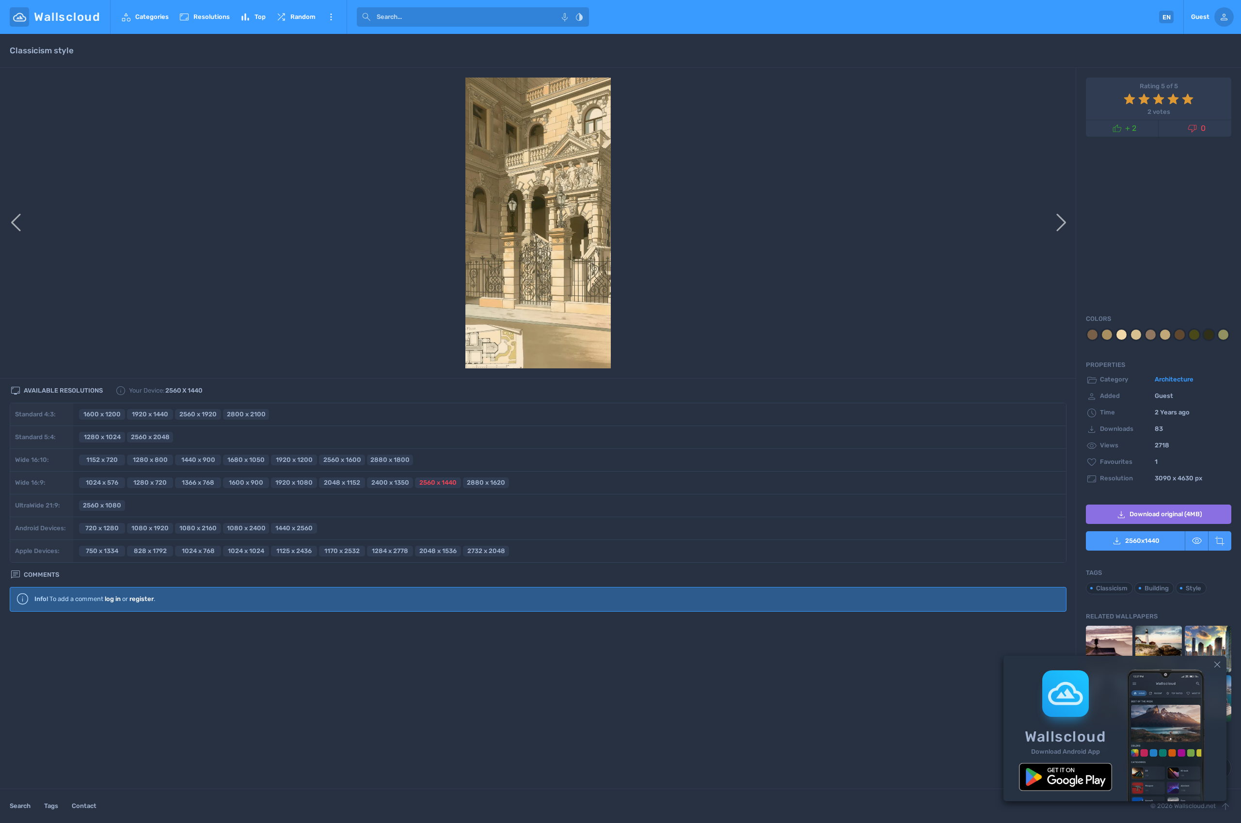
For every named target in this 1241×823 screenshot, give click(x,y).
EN (1166, 17)
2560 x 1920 (198, 414)
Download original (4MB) (1158, 515)
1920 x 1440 (150, 414)
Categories (144, 17)
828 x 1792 (150, 550)
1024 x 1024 (246, 550)
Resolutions (204, 17)
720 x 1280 (102, 528)
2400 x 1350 (390, 482)
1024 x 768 (198, 550)
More (331, 17)
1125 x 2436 (294, 550)
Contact (84, 805)
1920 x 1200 (294, 459)
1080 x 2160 (198, 528)
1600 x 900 (246, 482)
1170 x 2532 (342, 550)
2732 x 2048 (486, 550)
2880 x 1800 (390, 459)
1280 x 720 (150, 482)
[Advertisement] (538, 698)
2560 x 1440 (438, 482)
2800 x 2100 (246, 414)
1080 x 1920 (150, 528)
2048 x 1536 (438, 550)
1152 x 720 (102, 459)
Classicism (1112, 588)
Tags (51, 805)
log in (113, 598)
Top (252, 17)
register (141, 598)
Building (1157, 588)
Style (1193, 588)
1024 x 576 (102, 482)
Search (20, 805)
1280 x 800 (150, 459)
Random (295, 17)
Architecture (1174, 379)
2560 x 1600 (342, 459)
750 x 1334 (102, 550)
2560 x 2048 (150, 437)
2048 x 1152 (342, 482)
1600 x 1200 (102, 414)
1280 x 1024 (102, 437)
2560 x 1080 (102, 505)
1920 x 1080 (294, 482)
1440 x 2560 (294, 528)
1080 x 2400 (246, 528)
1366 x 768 (198, 482)
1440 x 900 (198, 459)
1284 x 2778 (390, 550)
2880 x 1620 (486, 482)
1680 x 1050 (246, 459)
